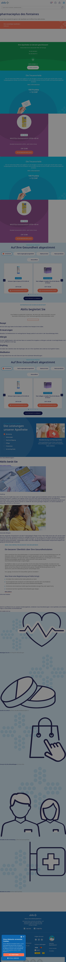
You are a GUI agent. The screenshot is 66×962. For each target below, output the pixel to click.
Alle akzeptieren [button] (13, 954)
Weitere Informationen (14, 951)
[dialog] (33, 481)
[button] (13, 958)
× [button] (23, 936)
